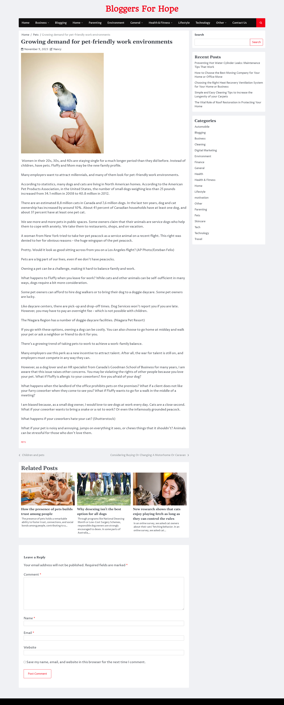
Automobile (202, 127)
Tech (197, 227)
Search (199, 35)
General (135, 23)
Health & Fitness (159, 23)
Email (29, 633)
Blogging (61, 23)
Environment (115, 23)
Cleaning (200, 144)
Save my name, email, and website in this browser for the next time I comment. (86, 662)
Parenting (95, 23)
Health (199, 174)
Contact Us (239, 23)
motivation (202, 198)
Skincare (200, 221)
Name (29, 618)
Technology (203, 23)
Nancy (57, 49)
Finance (199, 162)
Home (25, 23)
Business (41, 23)
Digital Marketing (206, 150)
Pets (23, 442)
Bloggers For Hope (142, 8)
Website (30, 647)
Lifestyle (184, 23)
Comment (32, 574)
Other (220, 23)
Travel (198, 239)
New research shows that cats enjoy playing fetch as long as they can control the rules (156, 514)
